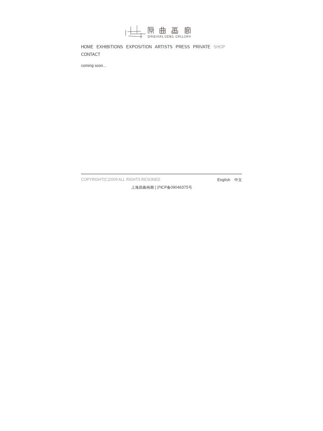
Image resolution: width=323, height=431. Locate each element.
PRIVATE (201, 46)
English (223, 180)
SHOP (219, 46)
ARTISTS (164, 46)
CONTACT (90, 54)
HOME (87, 46)
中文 (238, 180)
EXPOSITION (139, 46)
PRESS (183, 46)
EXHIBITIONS (110, 46)
